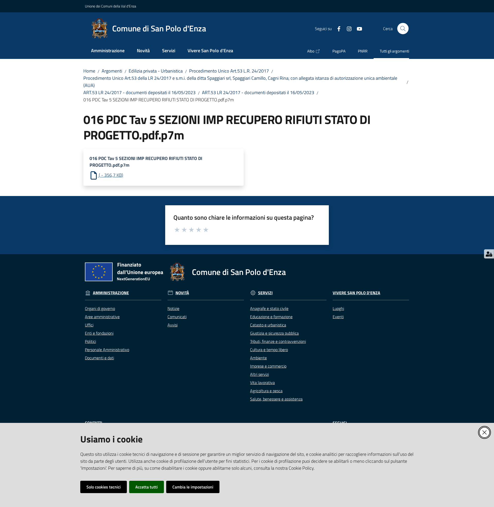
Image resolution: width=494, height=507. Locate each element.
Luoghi (338, 308)
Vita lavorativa (262, 382)
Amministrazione (111, 293)
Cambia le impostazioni (192, 487)
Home (89, 70)
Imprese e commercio (268, 366)
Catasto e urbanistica (268, 325)
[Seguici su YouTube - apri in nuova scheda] (357, 28)
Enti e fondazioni (99, 333)
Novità (182, 293)
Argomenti (112, 70)
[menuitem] (108, 51)
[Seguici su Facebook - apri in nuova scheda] (337, 28)
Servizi (265, 293)
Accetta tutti (146, 487)
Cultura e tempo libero (269, 349)
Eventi (338, 317)
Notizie (173, 308)
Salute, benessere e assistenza (276, 399)
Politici (90, 341)
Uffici (89, 325)
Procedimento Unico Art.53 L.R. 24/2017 (229, 70)
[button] (403, 28)
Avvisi (172, 325)
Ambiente (258, 358)
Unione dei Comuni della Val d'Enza (110, 6)
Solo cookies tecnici (103, 487)
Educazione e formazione (271, 317)
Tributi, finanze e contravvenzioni (278, 341)
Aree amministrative (102, 317)
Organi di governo (100, 308)
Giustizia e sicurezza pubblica (274, 333)
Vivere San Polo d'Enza (356, 293)
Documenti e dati (99, 358)
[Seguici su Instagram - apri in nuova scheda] (347, 28)
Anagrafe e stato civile (269, 308)
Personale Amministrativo (107, 349)
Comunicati (177, 317)
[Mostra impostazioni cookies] (489, 254)
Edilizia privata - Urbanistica (156, 70)
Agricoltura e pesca (266, 391)
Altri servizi (259, 374)
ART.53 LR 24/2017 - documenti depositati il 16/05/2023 (139, 92)
